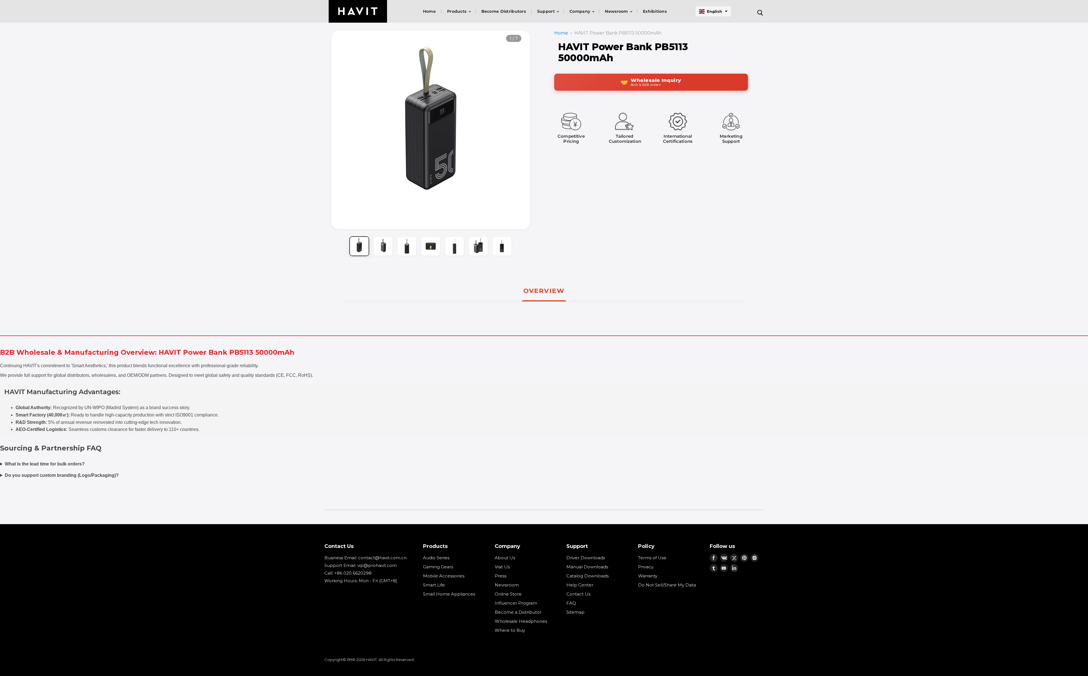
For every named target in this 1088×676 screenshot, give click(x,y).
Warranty (647, 576)
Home (429, 11)
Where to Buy (510, 630)
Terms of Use (652, 557)
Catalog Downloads (587, 576)
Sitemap (575, 612)
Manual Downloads (587, 566)
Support (546, 11)
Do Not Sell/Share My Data (667, 585)
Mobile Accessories (443, 576)
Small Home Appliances (449, 594)
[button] (713, 11)
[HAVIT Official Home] (358, 11)
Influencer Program (516, 603)
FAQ (571, 603)
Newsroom (617, 11)
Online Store (508, 594)
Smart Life (434, 585)
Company (580, 11)
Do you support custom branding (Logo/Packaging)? (62, 475)
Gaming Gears (438, 566)
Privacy (645, 566)
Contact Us (578, 594)
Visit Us (502, 566)
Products (457, 11)
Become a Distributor (518, 612)
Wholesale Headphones (521, 621)
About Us (505, 557)
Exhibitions (655, 11)
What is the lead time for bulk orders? (45, 464)
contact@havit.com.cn (382, 557)
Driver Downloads (585, 557)
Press (500, 576)
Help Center (579, 585)
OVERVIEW (544, 291)
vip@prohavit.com (377, 565)
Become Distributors (503, 11)
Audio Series (436, 557)
